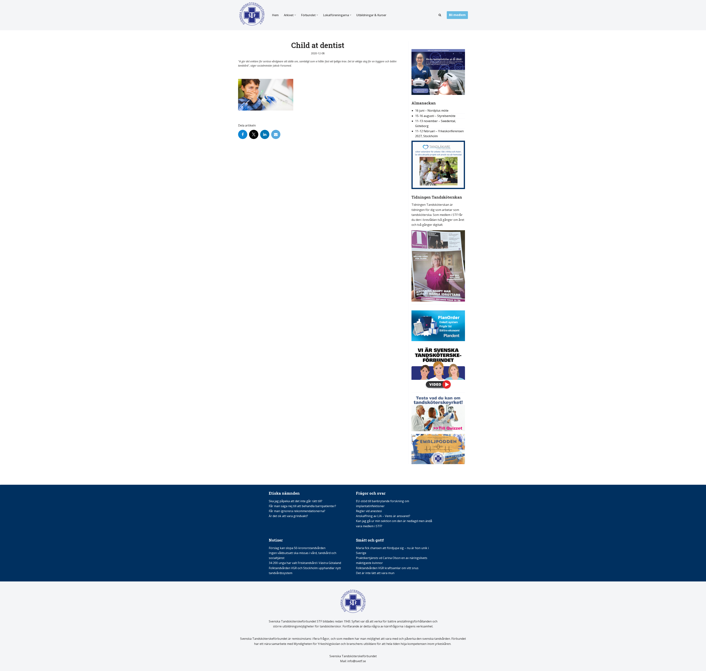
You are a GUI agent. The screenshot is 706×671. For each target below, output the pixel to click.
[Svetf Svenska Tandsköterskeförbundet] (252, 15)
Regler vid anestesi (369, 511)
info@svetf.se (356, 661)
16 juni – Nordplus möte (431, 110)
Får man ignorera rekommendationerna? (297, 511)
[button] (295, 15)
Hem (275, 15)
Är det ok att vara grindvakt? (288, 516)
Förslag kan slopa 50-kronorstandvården (297, 548)
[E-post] (275, 134)
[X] (253, 134)
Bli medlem (457, 15)
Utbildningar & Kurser (371, 15)
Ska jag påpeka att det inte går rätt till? (295, 501)
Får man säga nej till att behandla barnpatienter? (303, 506)
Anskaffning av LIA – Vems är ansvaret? (383, 516)
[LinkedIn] (264, 134)
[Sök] (439, 15)
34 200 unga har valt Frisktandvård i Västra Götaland (305, 563)
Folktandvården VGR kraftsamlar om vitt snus (387, 568)
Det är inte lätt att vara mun (375, 573)
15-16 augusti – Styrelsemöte (435, 116)
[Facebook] (242, 134)
